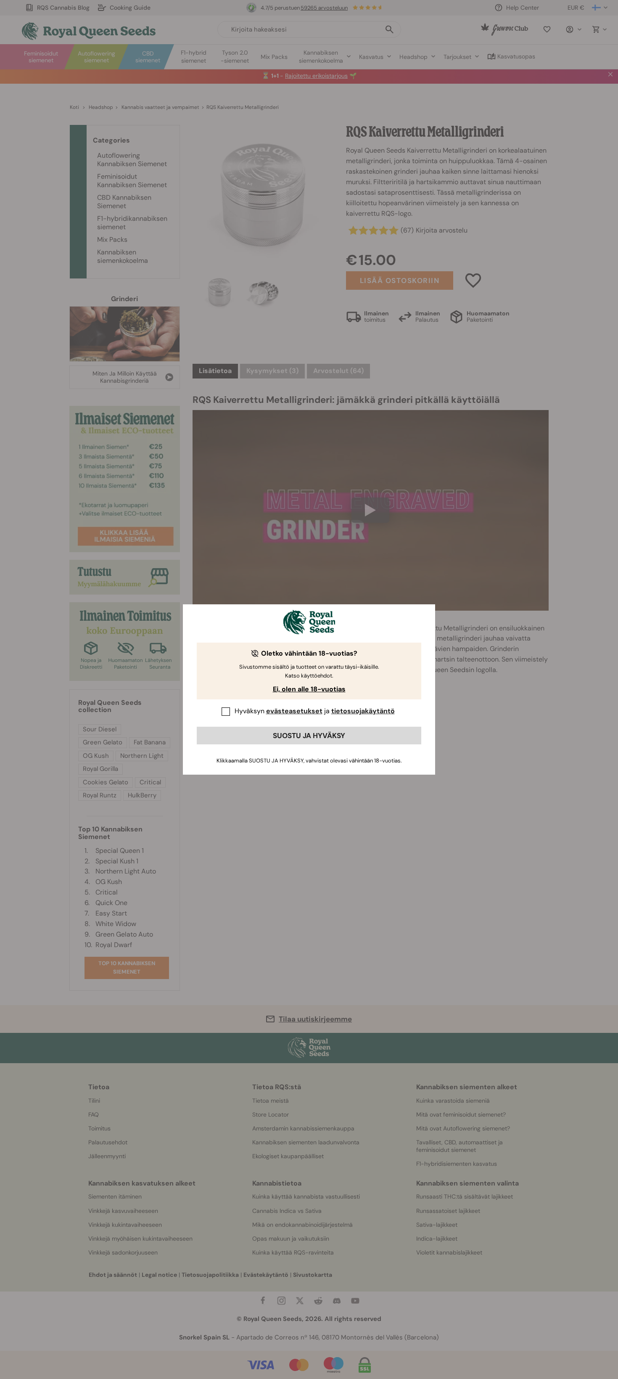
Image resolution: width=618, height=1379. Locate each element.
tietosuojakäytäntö (363, 711)
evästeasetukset (294, 711)
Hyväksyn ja (315, 711)
